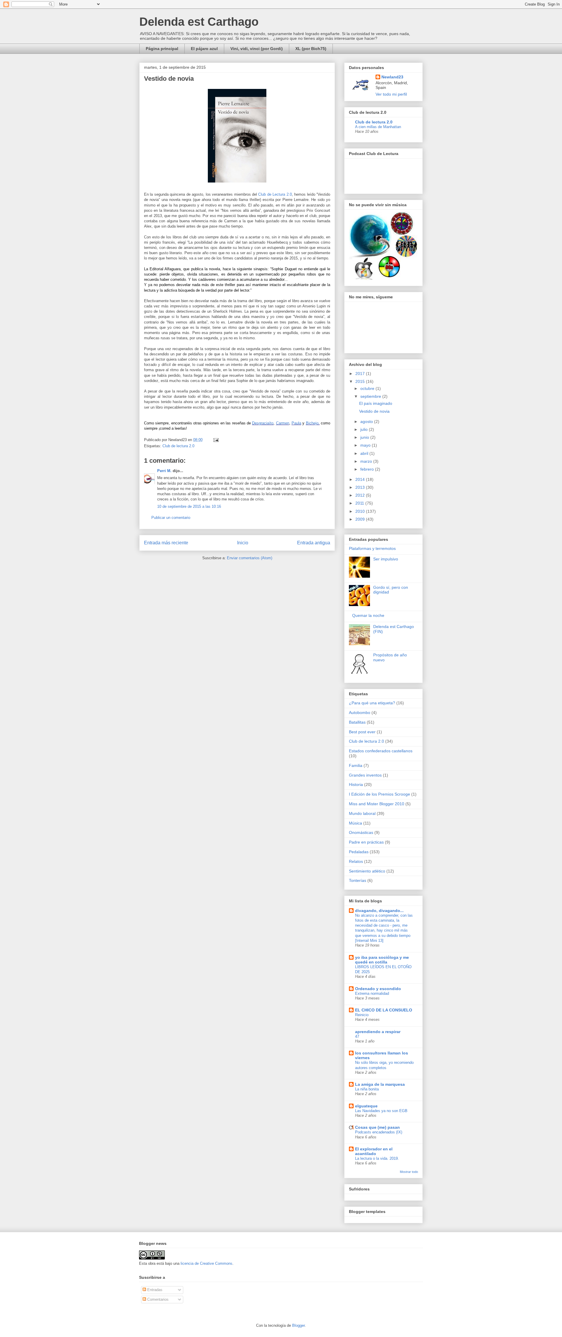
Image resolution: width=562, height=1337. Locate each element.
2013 (360, 487)
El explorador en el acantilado (374, 1151)
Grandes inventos (365, 775)
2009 (360, 519)
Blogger (298, 1325)
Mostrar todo (409, 1171)
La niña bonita (367, 1089)
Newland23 (392, 77)
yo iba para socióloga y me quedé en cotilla (382, 959)
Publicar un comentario (170, 517)
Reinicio (362, 1015)
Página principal (162, 48)
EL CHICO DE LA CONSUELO (383, 1010)
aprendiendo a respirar (377, 1031)
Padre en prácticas (366, 842)
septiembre (371, 396)
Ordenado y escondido (378, 988)
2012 (360, 495)
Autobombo (359, 712)
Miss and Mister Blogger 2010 (376, 803)
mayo (366, 445)
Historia (356, 784)
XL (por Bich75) (310, 48)
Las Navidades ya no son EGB (381, 1111)
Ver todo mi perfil (391, 94)
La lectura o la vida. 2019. (377, 1158)
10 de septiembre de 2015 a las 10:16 (189, 506)
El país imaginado (375, 403)
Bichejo (312, 423)
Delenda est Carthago (198, 21)
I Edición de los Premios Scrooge (379, 794)
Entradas (154, 1290)
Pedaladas (359, 851)
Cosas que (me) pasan (377, 1127)
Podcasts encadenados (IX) (378, 1132)
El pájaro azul (204, 48)
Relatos (356, 861)
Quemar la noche (368, 615)
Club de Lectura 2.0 (275, 194)
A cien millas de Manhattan (378, 127)
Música (355, 823)
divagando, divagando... (379, 910)
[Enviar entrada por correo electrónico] (215, 440)
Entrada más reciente (166, 542)
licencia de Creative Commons (206, 1263)
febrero (367, 469)
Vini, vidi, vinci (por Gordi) (256, 48)
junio (365, 437)
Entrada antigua (313, 542)
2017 (360, 373)
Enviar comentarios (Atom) (249, 558)
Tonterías (357, 880)
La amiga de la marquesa (380, 1084)
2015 (360, 381)
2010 (360, 511)
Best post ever (362, 731)
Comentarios (157, 1299)
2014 (360, 479)
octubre (368, 388)
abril (364, 453)
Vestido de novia (374, 411)
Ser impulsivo (385, 559)
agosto (367, 421)
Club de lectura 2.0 (178, 446)
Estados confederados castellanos (380, 750)
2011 (360, 503)
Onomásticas (361, 832)
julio (364, 429)
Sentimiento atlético (367, 871)
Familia (355, 765)
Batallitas (357, 722)
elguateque (366, 1106)
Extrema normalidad (372, 993)
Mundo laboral (362, 813)
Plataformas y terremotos (372, 548)
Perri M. (164, 471)
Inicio (242, 542)
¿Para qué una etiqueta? (372, 703)
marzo (366, 461)
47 (357, 1036)
